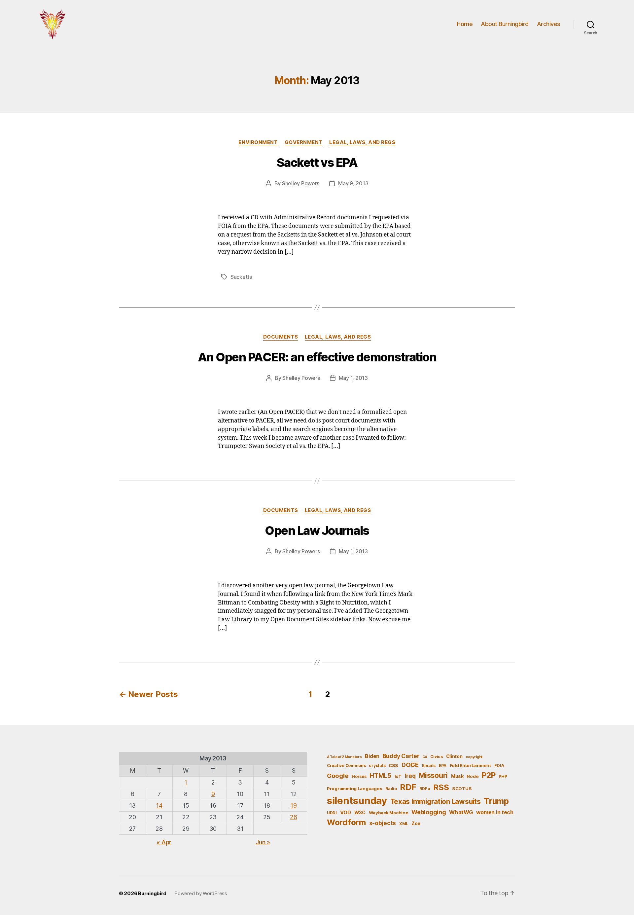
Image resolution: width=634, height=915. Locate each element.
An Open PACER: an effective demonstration (317, 357)
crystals (377, 765)
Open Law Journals (317, 530)
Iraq (410, 775)
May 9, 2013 (353, 183)
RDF (408, 787)
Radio (391, 788)
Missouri (433, 775)
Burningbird (152, 893)
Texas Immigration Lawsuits (435, 801)
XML (403, 823)
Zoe (415, 823)
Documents (280, 337)
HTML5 (380, 776)
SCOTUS (462, 788)
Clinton (454, 756)
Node (472, 776)
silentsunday (357, 800)
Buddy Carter (401, 755)
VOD (345, 813)
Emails (429, 765)
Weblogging (428, 812)
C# (424, 757)
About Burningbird (505, 23)
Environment (258, 142)
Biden (372, 756)
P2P (488, 775)
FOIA (499, 765)
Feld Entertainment (470, 765)
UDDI (332, 812)
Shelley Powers (300, 183)
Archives (548, 23)
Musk (457, 776)
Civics (436, 756)
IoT (398, 776)
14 (159, 805)
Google (337, 775)
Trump (496, 801)
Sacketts (241, 277)
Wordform (346, 822)
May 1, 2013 (353, 378)
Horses (359, 776)
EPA (442, 765)
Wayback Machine (388, 812)
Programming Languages (354, 788)
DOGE (410, 764)
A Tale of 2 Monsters (344, 757)
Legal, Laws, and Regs (362, 142)
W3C (360, 812)
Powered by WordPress (200, 893)
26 (293, 817)
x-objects (382, 823)
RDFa (424, 788)
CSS (393, 765)
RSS (441, 787)
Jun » (263, 842)
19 (293, 805)
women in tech (494, 812)
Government (304, 142)
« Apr (164, 842)
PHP (503, 776)
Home (465, 23)
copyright (474, 757)
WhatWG (461, 812)
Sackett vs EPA (317, 162)
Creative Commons (346, 765)
